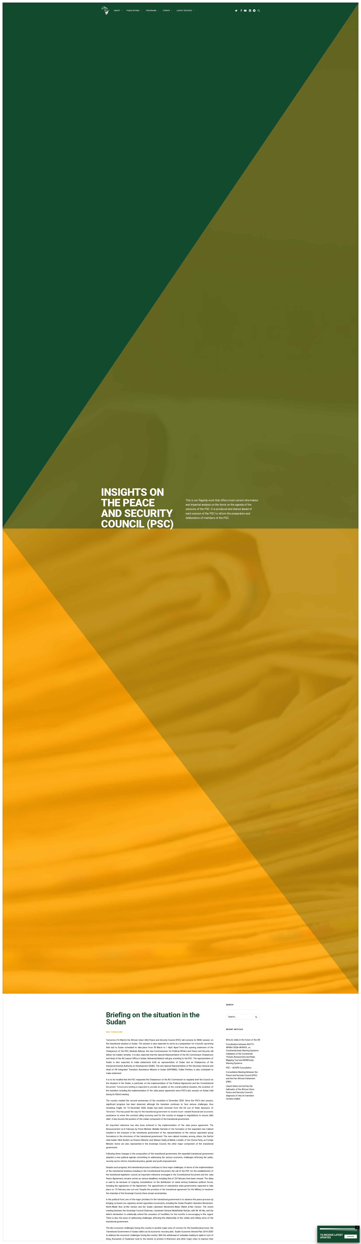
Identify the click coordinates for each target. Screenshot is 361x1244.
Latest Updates (184, 11)
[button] (236, 11)
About (117, 11)
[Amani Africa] (105, 10)
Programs (151, 11)
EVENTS (166, 11)
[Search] (243, 1017)
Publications (133, 11)
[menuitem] (118, 11)
